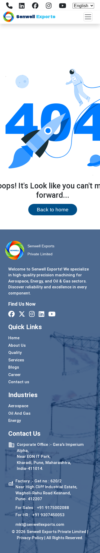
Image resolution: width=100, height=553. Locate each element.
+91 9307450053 (48, 514)
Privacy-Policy (30, 537)
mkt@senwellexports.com (39, 524)
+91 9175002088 (53, 507)
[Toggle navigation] (88, 16)
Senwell (35, 16)
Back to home (53, 209)
